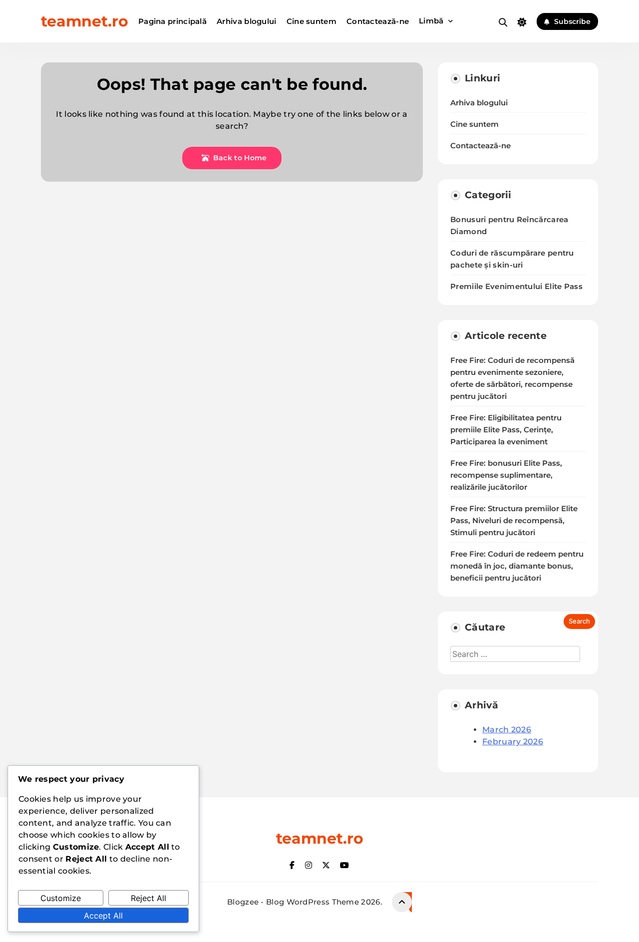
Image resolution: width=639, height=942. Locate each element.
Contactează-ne (377, 21)
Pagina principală (172, 21)
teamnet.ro (84, 21)
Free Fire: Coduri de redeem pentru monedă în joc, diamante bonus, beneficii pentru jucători (517, 566)
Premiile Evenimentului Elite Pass (516, 286)
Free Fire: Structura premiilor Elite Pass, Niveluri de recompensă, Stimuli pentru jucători (514, 520)
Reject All (148, 898)
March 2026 (506, 729)
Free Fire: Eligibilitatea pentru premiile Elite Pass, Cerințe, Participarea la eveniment (506, 429)
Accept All (103, 916)
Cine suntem (311, 21)
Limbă (431, 20)
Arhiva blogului (247, 21)
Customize (60, 898)
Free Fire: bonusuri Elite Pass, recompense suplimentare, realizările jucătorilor (506, 475)
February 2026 (512, 741)
